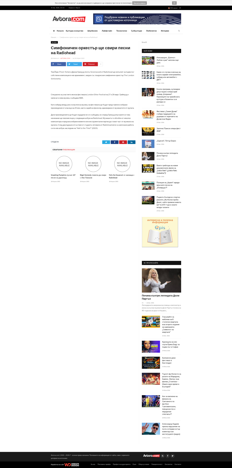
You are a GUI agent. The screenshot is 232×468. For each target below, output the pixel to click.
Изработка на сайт (57, 464)
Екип (134, 464)
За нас (93, 464)
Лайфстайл (107, 31)
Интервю (165, 31)
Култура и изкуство (74, 31)
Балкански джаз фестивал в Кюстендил (169, 360)
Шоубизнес (92, 31)
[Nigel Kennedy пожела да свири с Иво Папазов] (93, 163)
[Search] (179, 31)
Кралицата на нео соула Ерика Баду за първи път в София (171, 344)
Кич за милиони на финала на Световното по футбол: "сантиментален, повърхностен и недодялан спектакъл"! (170, 405)
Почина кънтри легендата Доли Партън (167, 154)
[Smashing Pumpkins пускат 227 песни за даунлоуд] (64, 163)
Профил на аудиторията (121, 464)
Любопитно (151, 31)
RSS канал (174, 8)
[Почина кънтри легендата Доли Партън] (161, 280)
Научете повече (140, 3)
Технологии (121, 31)
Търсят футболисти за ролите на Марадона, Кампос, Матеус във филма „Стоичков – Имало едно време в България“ (171, 380)
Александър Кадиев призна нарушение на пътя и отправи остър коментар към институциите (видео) (171, 429)
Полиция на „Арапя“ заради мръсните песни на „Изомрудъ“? (168, 185)
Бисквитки (168, 464)
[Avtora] (69, 19)
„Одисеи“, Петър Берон (166, 141)
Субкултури (136, 31)
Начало (60, 31)
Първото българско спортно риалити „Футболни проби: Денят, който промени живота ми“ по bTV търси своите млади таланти (169, 202)
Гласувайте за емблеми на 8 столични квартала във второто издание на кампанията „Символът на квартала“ (170, 325)
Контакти (178, 464)
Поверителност (157, 464)
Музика (54, 42)
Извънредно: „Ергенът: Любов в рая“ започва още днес (168, 60)
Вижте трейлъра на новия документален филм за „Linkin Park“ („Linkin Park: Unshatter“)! (167, 169)
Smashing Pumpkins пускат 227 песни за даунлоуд (63, 176)
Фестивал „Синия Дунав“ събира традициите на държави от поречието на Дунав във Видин (167, 115)
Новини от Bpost (74, 8)
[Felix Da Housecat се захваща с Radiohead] (122, 163)
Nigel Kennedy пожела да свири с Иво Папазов (93, 176)
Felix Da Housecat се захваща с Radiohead (121, 176)
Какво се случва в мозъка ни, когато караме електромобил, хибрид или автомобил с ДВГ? (169, 76)
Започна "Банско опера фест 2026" (169, 129)
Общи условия (143, 464)
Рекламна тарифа (104, 464)
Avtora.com (65, 58)
